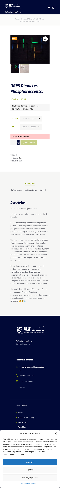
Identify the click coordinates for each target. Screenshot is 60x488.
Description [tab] (30, 183)
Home (17, 19)
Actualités (22, 427)
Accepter (30, 462)
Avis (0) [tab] (43, 190)
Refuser (30, 469)
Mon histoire (23, 422)
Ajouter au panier (28, 142)
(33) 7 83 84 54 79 (26, 375)
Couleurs (14, 118)
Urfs (41, 19)
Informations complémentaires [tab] (24, 190)
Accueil (21, 412)
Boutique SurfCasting (26, 417)
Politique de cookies (28, 483)
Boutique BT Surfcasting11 (29, 19)
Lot (12, 127)
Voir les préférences (30, 477)
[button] (55, 433)
